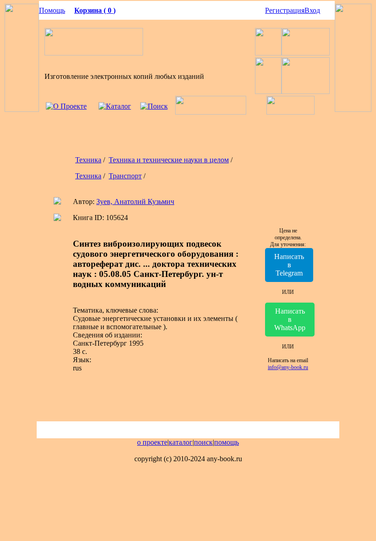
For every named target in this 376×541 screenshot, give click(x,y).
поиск (203, 442)
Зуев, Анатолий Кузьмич (135, 201)
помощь (226, 442)
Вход (312, 10)
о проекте (152, 442)
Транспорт (125, 176)
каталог (181, 442)
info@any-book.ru (288, 367)
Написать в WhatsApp (289, 319)
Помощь (52, 10)
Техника (88, 160)
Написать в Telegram (289, 265)
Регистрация (284, 10)
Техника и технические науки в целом (169, 160)
